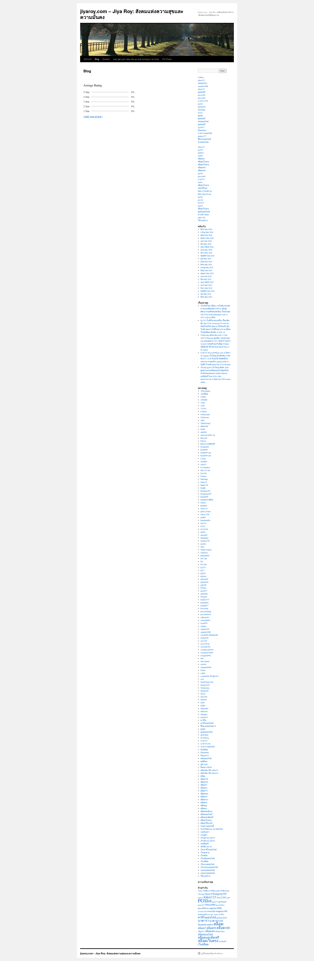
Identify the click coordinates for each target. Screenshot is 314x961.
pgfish (203, 573)
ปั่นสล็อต (204, 749)
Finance (204, 476)
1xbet (203, 402)
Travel (203, 693)
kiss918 (201, 202)
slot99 (200, 155)
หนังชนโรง (202, 83)
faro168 (204, 473)
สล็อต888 (202, 167)
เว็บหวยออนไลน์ (207, 864)
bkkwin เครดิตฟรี (208, 443)
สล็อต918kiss (220, 931)
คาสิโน (203, 720)
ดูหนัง (200, 115)
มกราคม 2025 (206, 285)
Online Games (206, 549)
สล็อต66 (201, 158)
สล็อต (203, 776)
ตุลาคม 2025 (206, 258)
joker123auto (206, 511)
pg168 (200, 149)
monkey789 (205, 540)
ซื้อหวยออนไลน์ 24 (208, 726)
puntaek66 (205, 602)
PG (202, 561)
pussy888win (206, 614)
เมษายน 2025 (206, 276)
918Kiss (204, 411)
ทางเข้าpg (205, 737)
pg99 (228, 897)
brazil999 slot (206, 452)
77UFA (203, 408)
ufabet (203, 705)
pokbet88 (204, 593)
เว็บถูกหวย (205, 852)
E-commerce (205, 467)
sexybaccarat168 (207, 649)
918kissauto (205, 414)
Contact (106, 59)
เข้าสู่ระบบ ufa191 (208, 837)
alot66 (203, 429)
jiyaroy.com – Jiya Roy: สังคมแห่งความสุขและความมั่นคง (131, 14)
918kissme (205, 417)
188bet (203, 396)
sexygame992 (206, 655)
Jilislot (203, 502)
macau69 (204, 535)
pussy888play (206, 611)
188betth (204, 399)
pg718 (203, 567)
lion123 (203, 523)
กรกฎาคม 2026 (207, 232)
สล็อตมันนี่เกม (206, 811)
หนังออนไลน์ (203, 121)
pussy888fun (220, 905)
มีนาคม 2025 (206, 279)
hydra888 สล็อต (207, 499)
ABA (203, 420)
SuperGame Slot (207, 682)
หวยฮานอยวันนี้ (207, 826)
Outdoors (204, 552)
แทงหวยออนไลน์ (208, 873)
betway (203, 441)
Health (203, 488)
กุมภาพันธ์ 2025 (207, 282)
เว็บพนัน (204, 855)
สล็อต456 (204, 782)
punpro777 (202, 136)
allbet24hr (204, 426)
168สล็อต (204, 393)
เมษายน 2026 (206, 241)
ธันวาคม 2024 (206, 288)
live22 (200, 112)
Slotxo (203, 670)
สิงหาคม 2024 (206, 296)
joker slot (201, 217)
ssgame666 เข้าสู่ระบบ (209, 676)
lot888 (203, 532)
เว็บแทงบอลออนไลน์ (209, 867)
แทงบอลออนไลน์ (208, 870)
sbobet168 (205, 637)
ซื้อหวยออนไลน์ (204, 139)
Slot (202, 658)
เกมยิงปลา (205, 832)
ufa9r (203, 702)
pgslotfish (222, 901)
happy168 (204, 485)
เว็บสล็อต (204, 861)
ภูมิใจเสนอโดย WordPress (212, 953)
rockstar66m (205, 620)
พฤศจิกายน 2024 (208, 291)
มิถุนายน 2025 (206, 270)
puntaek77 (205, 605)
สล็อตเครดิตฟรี (207, 817)
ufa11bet (204, 696)
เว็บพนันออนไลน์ (208, 858)
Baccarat (204, 438)
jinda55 (201, 152)
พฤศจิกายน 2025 (208, 255)
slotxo (200, 182)
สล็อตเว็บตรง (203, 161)
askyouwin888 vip (208, 435)
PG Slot (204, 564)
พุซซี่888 (204, 761)
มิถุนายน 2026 (206, 235)
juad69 (203, 517)
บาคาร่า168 (203, 100)
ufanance (204, 714)
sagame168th (203, 86)
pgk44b (203, 585)
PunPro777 (205, 599)
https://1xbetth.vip (205, 191)
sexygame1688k (207, 652)
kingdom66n (205, 520)
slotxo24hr (211, 911)
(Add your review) (93, 116)
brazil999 (204, 449)
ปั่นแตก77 (205, 755)
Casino (203, 458)
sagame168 (205, 629)
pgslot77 (201, 127)
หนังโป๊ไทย (202, 188)
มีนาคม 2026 (206, 244)
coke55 (203, 464)
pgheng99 (202, 106)
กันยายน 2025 (206, 261)
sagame (203, 626)
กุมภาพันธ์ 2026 (207, 246)
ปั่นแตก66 (202, 130)
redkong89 (205, 617)
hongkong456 (206, 493)
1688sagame (205, 391)
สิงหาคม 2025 (206, 264)
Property (204, 596)
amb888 (204, 432)
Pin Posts (167, 59)
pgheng (203, 576)
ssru (202, 679)
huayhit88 (204, 496)
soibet (203, 673)
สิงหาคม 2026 (206, 229)
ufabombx (204, 708)
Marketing (205, 538)
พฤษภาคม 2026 (207, 238)
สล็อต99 (204, 802)
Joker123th (205, 514)
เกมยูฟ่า (204, 834)
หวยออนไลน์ (203, 142)
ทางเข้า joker (203, 214)
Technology (205, 687)
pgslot (200, 103)
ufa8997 (204, 699)
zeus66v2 (204, 717)
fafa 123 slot (205, 470)
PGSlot (203, 587)
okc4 (202, 546)
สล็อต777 (204, 790)
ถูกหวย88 (204, 734)
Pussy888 (204, 608)
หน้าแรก (88, 59)
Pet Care (204, 558)
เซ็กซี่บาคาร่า (206, 846)
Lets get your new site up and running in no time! (136, 59)
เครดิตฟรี (205, 843)
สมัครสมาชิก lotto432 (209, 770)
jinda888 (204, 505)
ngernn (203, 543)
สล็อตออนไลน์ (206, 814)
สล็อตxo (204, 808)
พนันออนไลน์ (206, 758)
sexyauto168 (205, 646)
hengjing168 (205, 490)
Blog (97, 59)
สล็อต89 (204, 796)
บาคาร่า (201, 179)
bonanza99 (205, 446)
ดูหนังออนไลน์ (204, 211)
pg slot (200, 199)
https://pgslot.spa (204, 194)
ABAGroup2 (205, 423)
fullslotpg (201, 109)
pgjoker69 (204, 582)
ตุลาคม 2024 (206, 294)
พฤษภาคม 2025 (207, 273)
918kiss (201, 77)
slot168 (203, 664)
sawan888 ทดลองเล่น (209, 635)
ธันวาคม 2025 (206, 252)
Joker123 (204, 508)
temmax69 (205, 690)
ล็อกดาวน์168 (206, 767)
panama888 (205, 555)
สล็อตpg (204, 805)
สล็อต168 (204, 779)
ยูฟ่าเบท (204, 764)
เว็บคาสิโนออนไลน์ (209, 849)
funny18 (204, 482)
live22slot (204, 529)
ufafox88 (204, 711)
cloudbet (204, 461)
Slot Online (205, 661)
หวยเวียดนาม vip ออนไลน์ (212, 829)
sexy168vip (205, 643)
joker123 (201, 80)
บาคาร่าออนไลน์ (205, 133)
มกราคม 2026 (206, 249)
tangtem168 (205, 685)
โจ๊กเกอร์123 (203, 220)
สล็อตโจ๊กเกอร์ (206, 823)
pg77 (202, 570)
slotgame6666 (206, 667)
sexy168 (204, 640)
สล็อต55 (204, 784)
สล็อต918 (204, 799)
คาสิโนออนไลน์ (207, 723)
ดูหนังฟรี (201, 92)
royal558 (204, 623)
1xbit (202, 405)
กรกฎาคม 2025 (207, 267)
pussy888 (201, 95)
